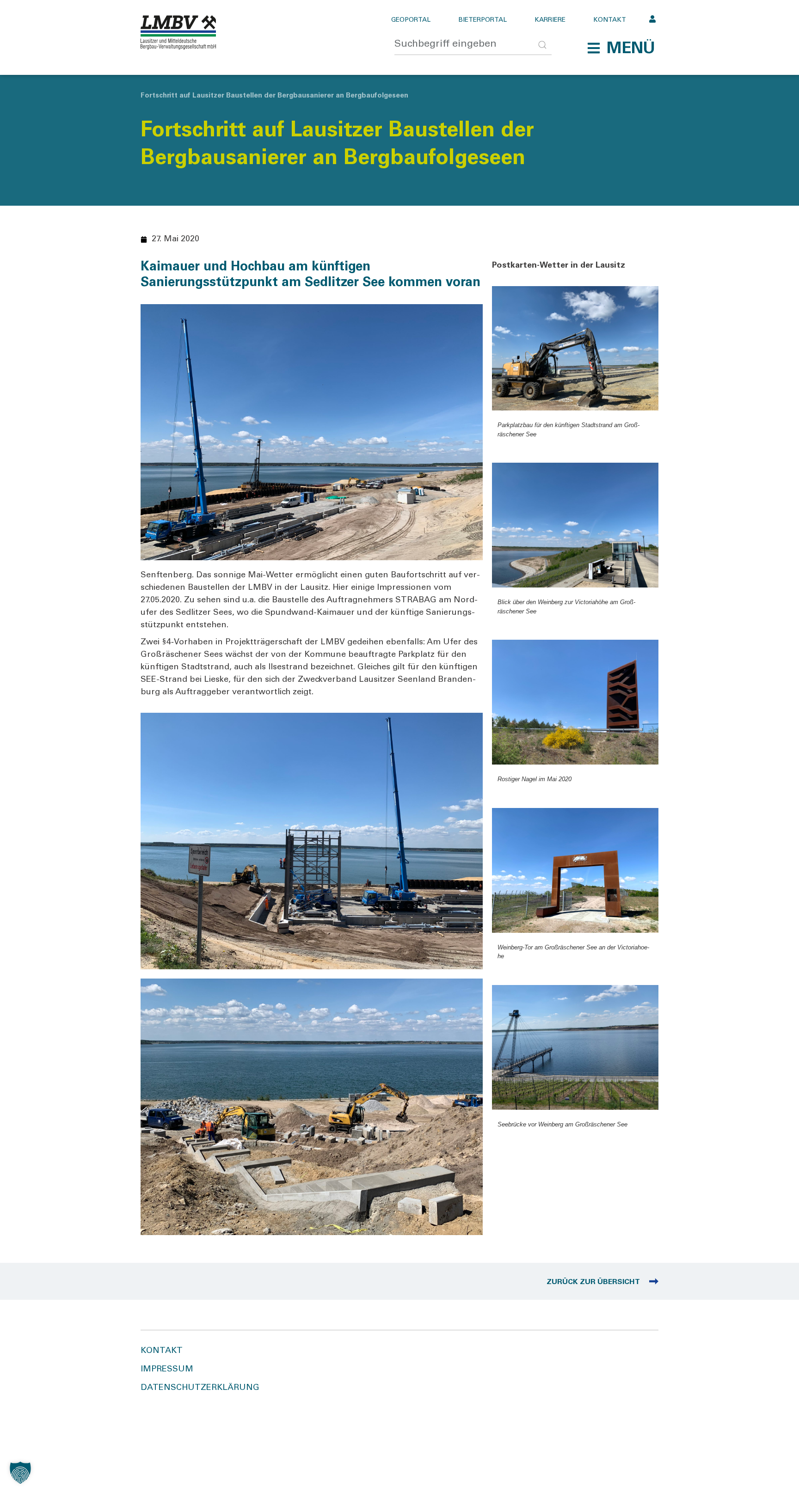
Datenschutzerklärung (200, 1388)
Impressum (167, 1369)
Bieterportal (482, 20)
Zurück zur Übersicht (593, 1282)
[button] (621, 48)
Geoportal (410, 20)
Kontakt (609, 20)
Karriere (550, 20)
